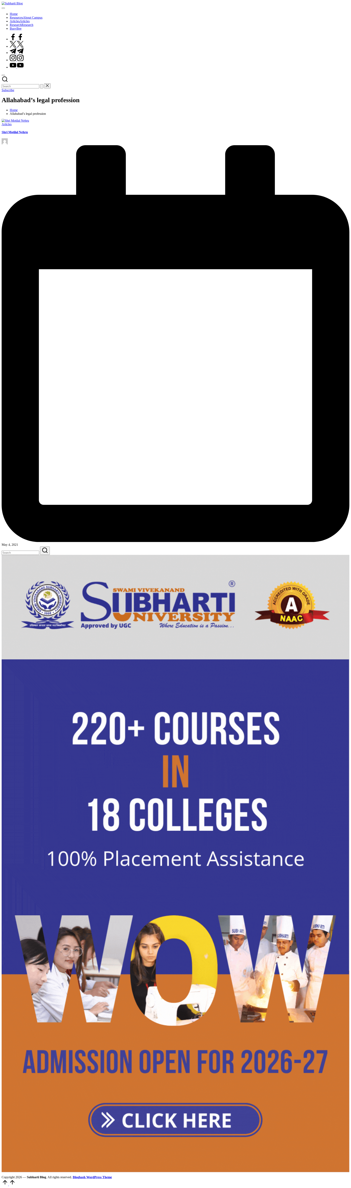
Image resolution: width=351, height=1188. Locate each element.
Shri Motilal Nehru (15, 132)
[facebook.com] (17, 39)
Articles (7, 124)
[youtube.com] (17, 67)
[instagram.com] (17, 60)
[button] (41, 86)
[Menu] (3, 8)
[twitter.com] (17, 46)
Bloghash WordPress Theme (92, 1177)
